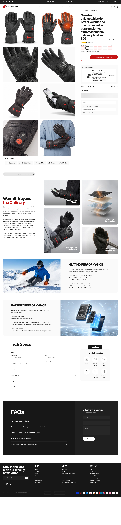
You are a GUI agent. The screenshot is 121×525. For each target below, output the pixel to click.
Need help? (115, 86)
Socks (36, 475)
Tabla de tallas (115, 45)
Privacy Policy (93, 482)
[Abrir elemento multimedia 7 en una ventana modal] (20, 138)
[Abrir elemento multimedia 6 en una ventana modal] (57, 101)
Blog (63, 471)
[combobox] (101, 2)
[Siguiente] (76, 2)
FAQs (91, 469)
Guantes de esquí (94, 10)
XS (82, 47)
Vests (36, 473)
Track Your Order (94, 473)
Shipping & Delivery (95, 480)
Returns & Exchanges (95, 475)
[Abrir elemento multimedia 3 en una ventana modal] (20, 64)
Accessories (38, 482)
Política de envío (30, 494)
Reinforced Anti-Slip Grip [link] (110, 249)
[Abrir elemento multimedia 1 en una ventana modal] (20, 27)
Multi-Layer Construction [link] (109, 220)
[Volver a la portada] (81, 10)
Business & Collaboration (68, 473)
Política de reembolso (6, 494)
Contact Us (93, 471)
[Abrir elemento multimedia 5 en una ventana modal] (20, 101)
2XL (105, 47)
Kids (36, 478)
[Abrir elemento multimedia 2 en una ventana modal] (57, 27)
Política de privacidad (14, 494)
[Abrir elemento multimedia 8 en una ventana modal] (57, 138)
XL (99, 47)
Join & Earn (65, 475)
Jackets (37, 471)
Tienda (86, 10)
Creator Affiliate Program (68, 478)
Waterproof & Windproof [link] (71, 248)
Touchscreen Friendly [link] (71, 201)
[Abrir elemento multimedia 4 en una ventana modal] (57, 64)
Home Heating (38, 480)
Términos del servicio (22, 494)
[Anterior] (45, 2)
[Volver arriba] (4, 174)
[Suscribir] (26, 478)
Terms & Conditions (67, 480)
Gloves (36, 469)
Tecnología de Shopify (22, 492)
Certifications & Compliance (69, 482)
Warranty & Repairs (95, 478)
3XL (110, 47)
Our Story (64, 469)
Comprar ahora (99, 62)
